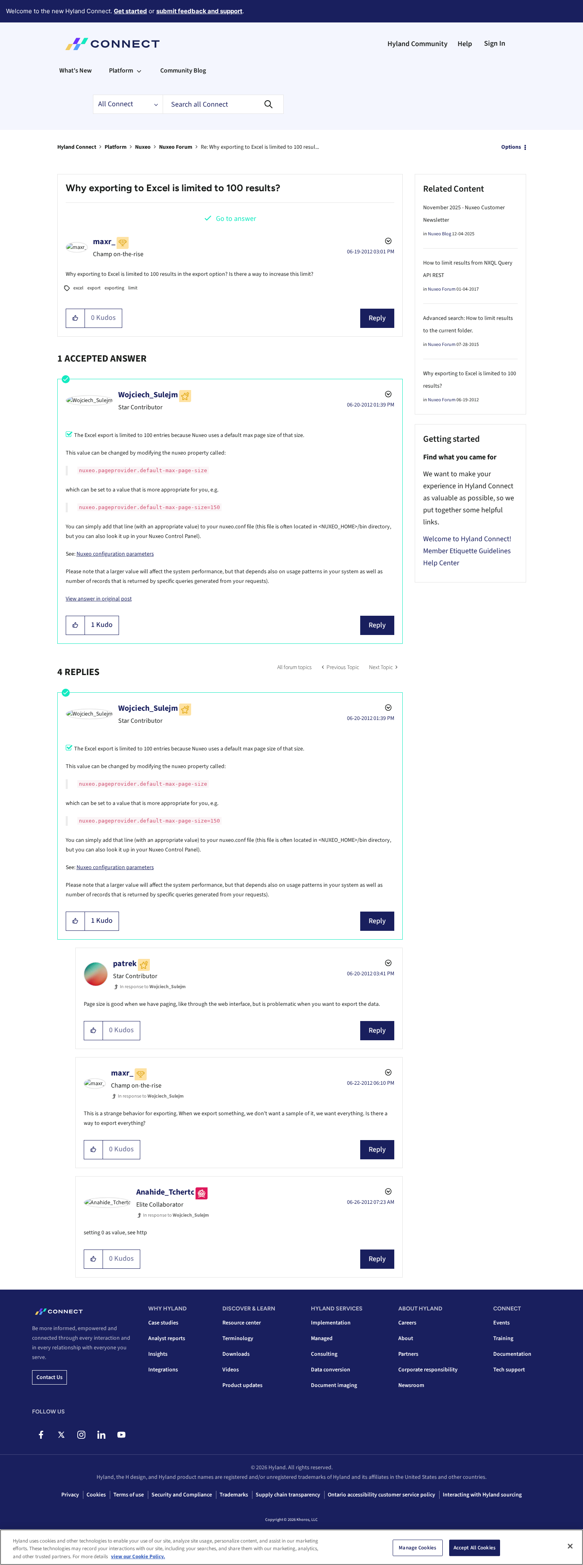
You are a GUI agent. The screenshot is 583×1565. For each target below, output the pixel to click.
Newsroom (411, 1385)
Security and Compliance (181, 1495)
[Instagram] (81, 1434)
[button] (75, 318)
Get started (130, 11)
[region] (291, 1547)
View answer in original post (99, 599)
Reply (377, 318)
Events (501, 1323)
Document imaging (334, 1385)
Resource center (241, 1323)
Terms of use (128, 1495)
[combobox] (223, 104)
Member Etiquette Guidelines (467, 551)
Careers (407, 1323)
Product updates (242, 1385)
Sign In (494, 43)
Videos (230, 1370)
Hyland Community (417, 44)
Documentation (512, 1354)
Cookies (96, 1495)
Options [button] (511, 147)
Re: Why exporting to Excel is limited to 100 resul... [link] (260, 147)
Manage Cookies (417, 1547)
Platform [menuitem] (121, 70)
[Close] (570, 1546)
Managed (322, 1338)
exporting (114, 288)
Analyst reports (166, 1338)
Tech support (509, 1370)
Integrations (163, 1370)
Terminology (237, 1338)
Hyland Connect (76, 147)
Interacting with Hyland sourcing (482, 1495)
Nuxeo (143, 147)
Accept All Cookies (475, 1547)
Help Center (441, 563)
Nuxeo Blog (439, 234)
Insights (157, 1354)
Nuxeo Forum (175, 147)
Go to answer (236, 219)
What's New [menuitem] (75, 70)
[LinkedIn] (101, 1434)
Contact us (49, 1377)
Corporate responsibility (428, 1370)
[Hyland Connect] (112, 44)
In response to (153, 986)
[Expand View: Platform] (139, 70)
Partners (408, 1354)
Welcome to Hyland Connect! (467, 539)
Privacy (70, 1495)
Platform (116, 147)
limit (132, 288)
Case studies (163, 1323)
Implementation (331, 1323)
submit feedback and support (199, 11)
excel (78, 288)
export (94, 288)
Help (465, 44)
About (405, 1338)
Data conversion (330, 1370)
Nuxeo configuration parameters (115, 554)
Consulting (324, 1354)
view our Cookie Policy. (138, 1556)
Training (503, 1338)
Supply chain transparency (288, 1495)
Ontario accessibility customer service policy (381, 1495)
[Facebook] (41, 1434)
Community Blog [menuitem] (183, 70)
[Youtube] (121, 1434)
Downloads (236, 1354)
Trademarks (234, 1495)
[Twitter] (61, 1434)
